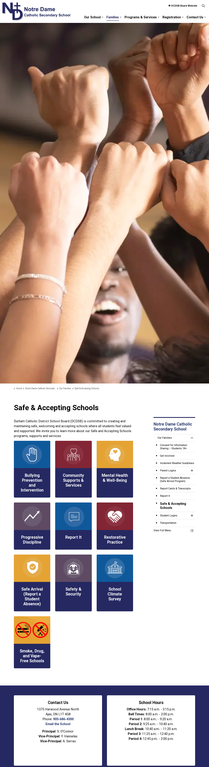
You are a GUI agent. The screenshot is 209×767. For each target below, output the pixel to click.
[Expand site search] (203, 5)
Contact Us (195, 17)
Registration (171, 17)
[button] (171, 530)
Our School (92, 17)
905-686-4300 (63, 719)
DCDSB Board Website (184, 5)
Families (112, 17)
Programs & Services (141, 17)
